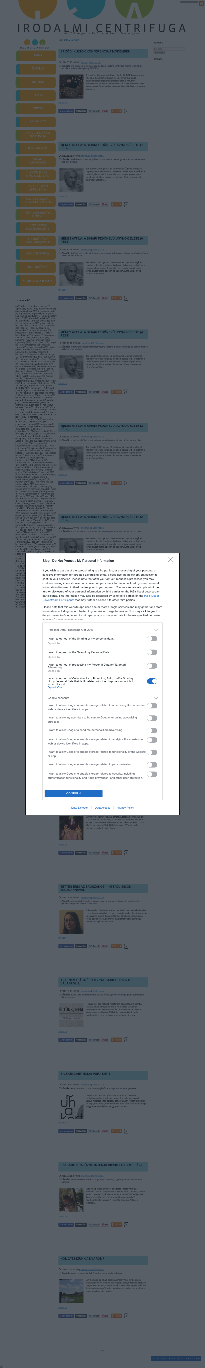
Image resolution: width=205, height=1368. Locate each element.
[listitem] (102, 630)
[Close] (172, 561)
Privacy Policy (125, 807)
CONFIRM (73, 793)
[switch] (152, 638)
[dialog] (102, 684)
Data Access (102, 807)
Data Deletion (79, 807)
